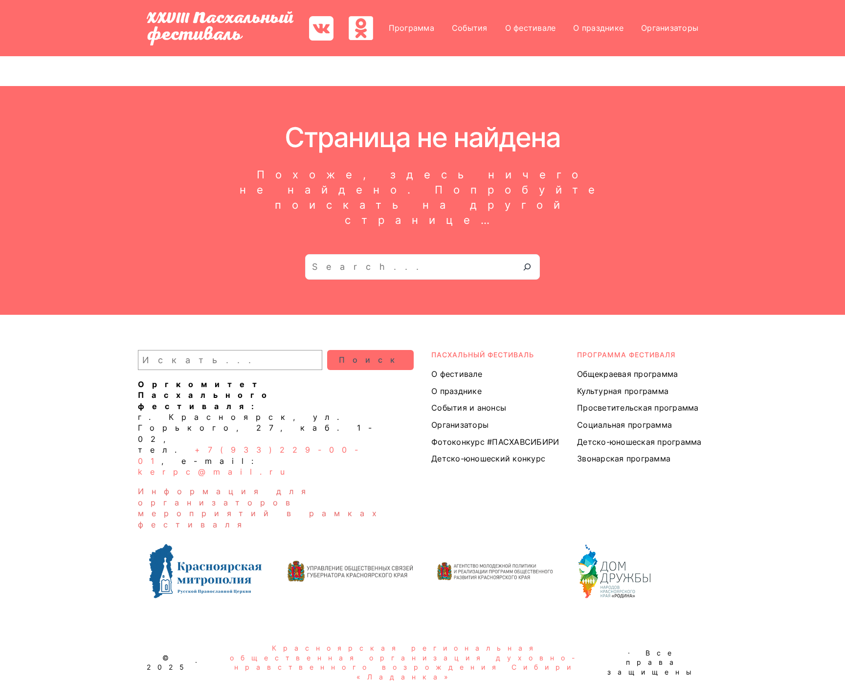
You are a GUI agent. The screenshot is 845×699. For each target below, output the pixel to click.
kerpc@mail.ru (215, 472)
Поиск (370, 360)
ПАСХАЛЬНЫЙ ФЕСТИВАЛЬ (482, 354)
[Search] (527, 267)
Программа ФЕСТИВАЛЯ (626, 354)
